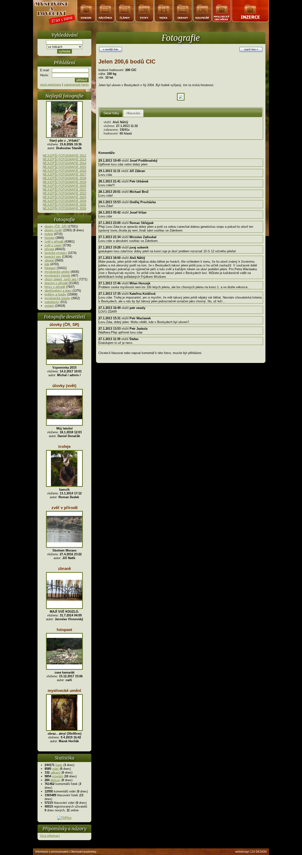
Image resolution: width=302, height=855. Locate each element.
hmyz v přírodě (55, 287)
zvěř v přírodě (54, 241)
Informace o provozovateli (51, 851)
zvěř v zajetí (53, 245)
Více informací (50, 836)
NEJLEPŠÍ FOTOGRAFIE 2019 (64, 182)
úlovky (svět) (53, 230)
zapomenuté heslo (76, 84)
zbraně (49, 260)
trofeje (49, 234)
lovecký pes (53, 256)
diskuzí (55, 780)
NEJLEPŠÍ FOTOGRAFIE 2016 (64, 171)
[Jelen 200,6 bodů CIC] (181, 99)
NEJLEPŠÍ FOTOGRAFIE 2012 (64, 155)
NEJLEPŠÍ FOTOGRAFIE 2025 (64, 204)
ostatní (49, 305)
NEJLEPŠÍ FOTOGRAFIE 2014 (64, 163)
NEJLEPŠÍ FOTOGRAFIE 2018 (64, 178)
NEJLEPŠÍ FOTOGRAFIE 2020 (64, 186)
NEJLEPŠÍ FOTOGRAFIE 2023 (64, 197)
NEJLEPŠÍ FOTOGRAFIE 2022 (64, 193)
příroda (49, 249)
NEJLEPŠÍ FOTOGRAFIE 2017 (64, 174)
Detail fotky (111, 113)
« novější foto (110, 49)
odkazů (55, 772)
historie (50, 238)
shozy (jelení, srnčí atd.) (61, 279)
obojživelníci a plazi (58, 290)
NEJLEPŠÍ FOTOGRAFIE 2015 (64, 167)
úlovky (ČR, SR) (56, 226)
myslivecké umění (57, 272)
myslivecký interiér (57, 275)
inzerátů (57, 776)
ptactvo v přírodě (56, 283)
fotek (58, 765)
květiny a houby (55, 294)
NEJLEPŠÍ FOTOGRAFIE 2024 (64, 201)
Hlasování (133, 113)
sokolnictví (52, 302)
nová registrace (50, 84)
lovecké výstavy (56, 253)
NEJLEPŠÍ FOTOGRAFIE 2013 (64, 159)
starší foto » (251, 49)
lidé (47, 264)
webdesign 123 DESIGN (251, 851)
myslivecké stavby (57, 298)
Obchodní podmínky (83, 851)
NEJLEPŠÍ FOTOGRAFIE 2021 (64, 189)
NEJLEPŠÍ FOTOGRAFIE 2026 (64, 208)
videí (55, 769)
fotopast (50, 268)
